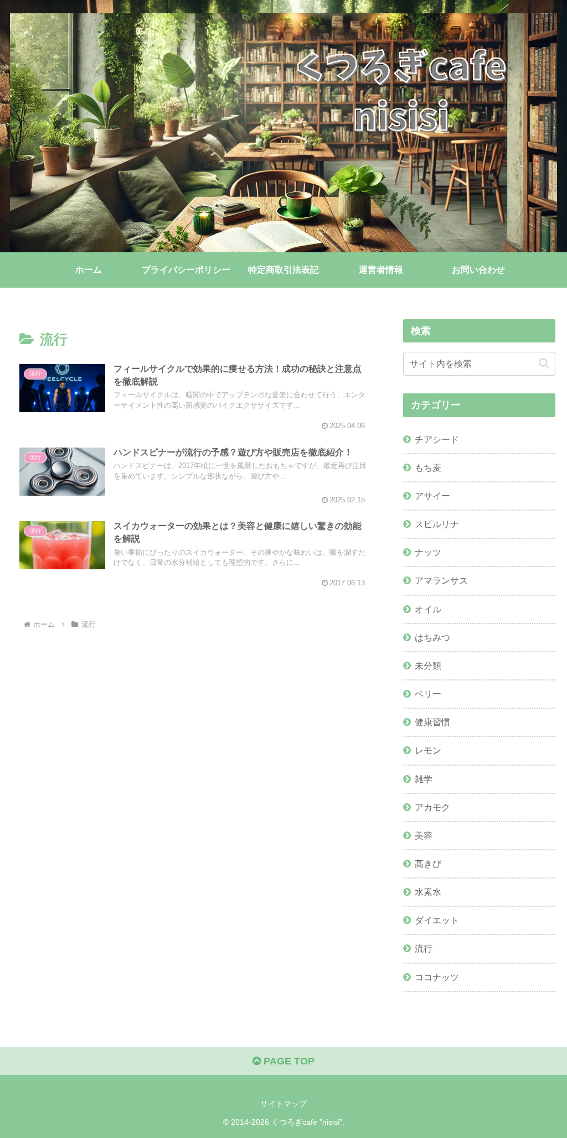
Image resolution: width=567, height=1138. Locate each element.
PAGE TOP (288, 1061)
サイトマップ (283, 1103)
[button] (544, 363)
